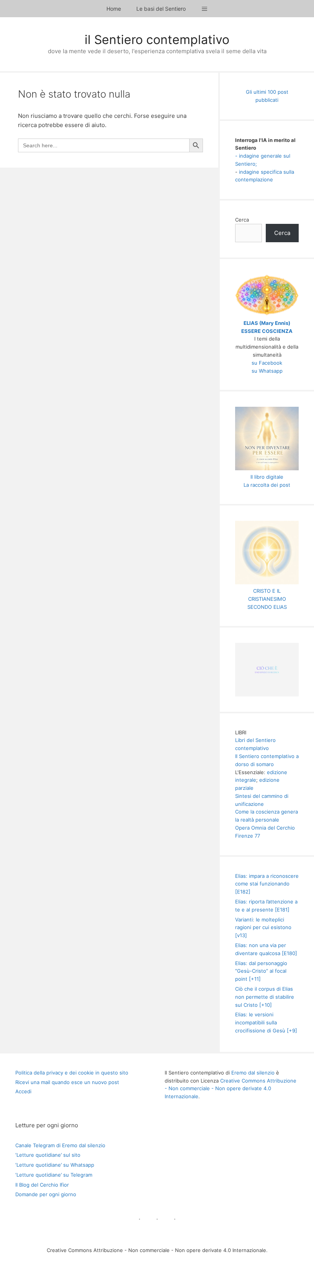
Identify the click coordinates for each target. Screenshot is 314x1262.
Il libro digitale (266, 477)
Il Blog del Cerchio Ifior (42, 1185)
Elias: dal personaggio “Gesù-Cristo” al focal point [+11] (261, 971)
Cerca (242, 220)
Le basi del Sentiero (161, 8)
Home (113, 8)
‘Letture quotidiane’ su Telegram (53, 1175)
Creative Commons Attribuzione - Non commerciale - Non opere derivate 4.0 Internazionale (230, 1089)
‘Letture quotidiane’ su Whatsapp (54, 1165)
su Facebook (267, 363)
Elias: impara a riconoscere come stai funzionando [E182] (267, 884)
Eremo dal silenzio (253, 1073)
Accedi (23, 1091)
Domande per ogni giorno (45, 1194)
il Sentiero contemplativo (157, 39)
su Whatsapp (267, 371)
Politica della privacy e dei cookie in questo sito (71, 1073)
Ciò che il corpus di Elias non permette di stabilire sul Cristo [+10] (264, 997)
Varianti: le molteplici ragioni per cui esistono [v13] (263, 927)
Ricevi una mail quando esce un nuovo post (67, 1082)
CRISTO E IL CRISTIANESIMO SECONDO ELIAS (267, 599)
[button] (204, 8)
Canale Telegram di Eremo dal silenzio (60, 1145)
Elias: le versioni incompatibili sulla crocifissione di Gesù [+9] (266, 1022)
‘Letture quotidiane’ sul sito (47, 1155)
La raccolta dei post (267, 485)
